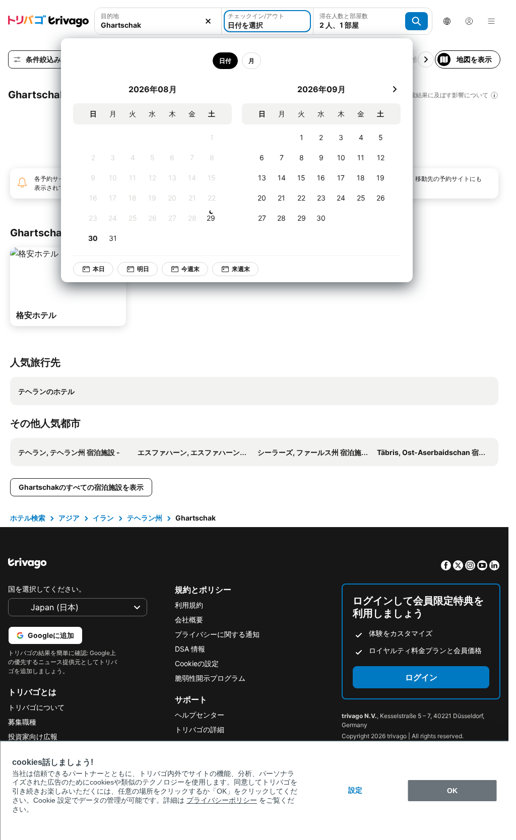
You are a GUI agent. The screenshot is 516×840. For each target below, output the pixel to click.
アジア (69, 517)
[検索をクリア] (208, 21)
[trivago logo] (48, 21)
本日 (91, 269)
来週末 (233, 269)
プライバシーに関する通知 (217, 634)
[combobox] (158, 25)
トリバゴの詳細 (199, 729)
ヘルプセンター (199, 714)
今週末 (183, 269)
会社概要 (189, 619)
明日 (136, 269)
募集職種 (22, 722)
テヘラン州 (144, 517)
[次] (387, 89)
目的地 (110, 16)
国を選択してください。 (47, 589)
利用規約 (189, 605)
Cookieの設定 (197, 663)
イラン (103, 517)
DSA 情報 (190, 648)
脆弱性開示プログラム (210, 678)
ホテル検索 (27, 517)
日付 (218, 60)
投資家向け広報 (32, 736)
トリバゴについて (36, 707)
